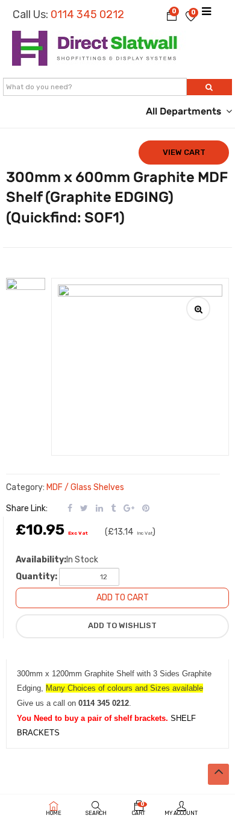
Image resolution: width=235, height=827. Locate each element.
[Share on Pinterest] (145, 508)
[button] (171, 15)
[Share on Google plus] (129, 508)
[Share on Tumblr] (113, 508)
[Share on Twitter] (84, 508)
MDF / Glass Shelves (85, 487)
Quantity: (36, 576)
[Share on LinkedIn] (99, 508)
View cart (184, 152)
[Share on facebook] (69, 508)
